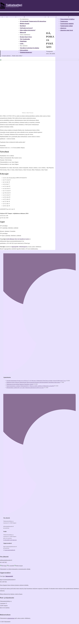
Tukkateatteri (14, 4)
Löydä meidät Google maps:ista (10, 540)
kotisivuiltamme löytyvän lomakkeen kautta (17, 239)
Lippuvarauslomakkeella (10, 550)
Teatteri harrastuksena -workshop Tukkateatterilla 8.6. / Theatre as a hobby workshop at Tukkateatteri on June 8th (30, 385)
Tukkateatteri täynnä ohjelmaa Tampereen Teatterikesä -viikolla (19, 384)
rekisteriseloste (10, 618)
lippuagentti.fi (9, 576)
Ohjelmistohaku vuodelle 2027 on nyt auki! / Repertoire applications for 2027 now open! (25, 387)
